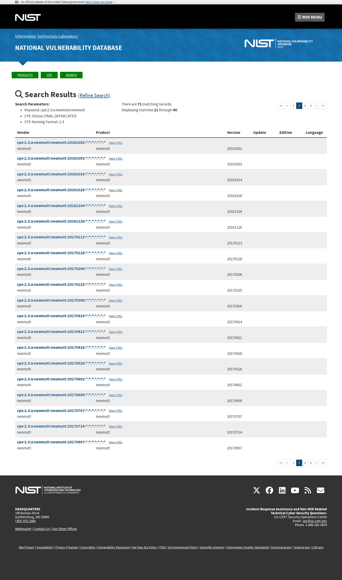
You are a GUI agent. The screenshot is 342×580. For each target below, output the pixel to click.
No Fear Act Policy (144, 547)
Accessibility (45, 547)
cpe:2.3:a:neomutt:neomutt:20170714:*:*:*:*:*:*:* (61, 426)
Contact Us (42, 529)
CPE (49, 75)
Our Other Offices (64, 529)
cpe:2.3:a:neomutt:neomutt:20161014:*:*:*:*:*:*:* (61, 174)
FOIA (162, 547)
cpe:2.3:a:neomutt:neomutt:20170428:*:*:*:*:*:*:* (61, 347)
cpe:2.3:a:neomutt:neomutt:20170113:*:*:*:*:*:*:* (61, 237)
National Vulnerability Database (68, 47)
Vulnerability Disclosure (113, 547)
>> (323, 106)
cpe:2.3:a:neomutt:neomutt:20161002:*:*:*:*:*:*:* (61, 142)
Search (71, 75)
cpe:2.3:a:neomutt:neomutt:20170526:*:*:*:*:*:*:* (61, 363)
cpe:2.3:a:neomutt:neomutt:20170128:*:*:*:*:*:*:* (61, 253)
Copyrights (87, 547)
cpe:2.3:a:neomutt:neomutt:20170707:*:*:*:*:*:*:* (61, 410)
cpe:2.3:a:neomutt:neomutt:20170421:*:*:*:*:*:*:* (61, 331)
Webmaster (23, 529)
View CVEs (115, 143)
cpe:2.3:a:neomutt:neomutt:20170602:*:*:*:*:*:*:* (61, 379)
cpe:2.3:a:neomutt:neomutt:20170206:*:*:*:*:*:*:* (61, 268)
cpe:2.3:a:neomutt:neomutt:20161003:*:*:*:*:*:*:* (61, 158)
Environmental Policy (183, 547)
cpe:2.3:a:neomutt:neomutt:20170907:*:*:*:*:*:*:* (61, 442)
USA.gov (318, 547)
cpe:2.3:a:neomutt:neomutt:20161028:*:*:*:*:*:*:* (61, 190)
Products (25, 75)
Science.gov (302, 547)
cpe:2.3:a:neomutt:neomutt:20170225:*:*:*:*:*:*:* (61, 284)
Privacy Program (66, 547)
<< (281, 106)
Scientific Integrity (212, 547)
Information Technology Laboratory (46, 36)
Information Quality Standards (248, 547)
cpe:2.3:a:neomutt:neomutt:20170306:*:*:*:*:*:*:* (61, 300)
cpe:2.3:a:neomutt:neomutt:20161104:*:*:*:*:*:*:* (61, 205)
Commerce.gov (281, 547)
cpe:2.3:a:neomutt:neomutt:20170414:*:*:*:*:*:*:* (61, 316)
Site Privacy (26, 547)
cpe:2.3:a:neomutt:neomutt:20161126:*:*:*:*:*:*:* (61, 221)
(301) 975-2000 (25, 521)
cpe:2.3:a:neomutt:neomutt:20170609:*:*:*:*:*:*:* (61, 395)
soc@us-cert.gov (315, 521)
